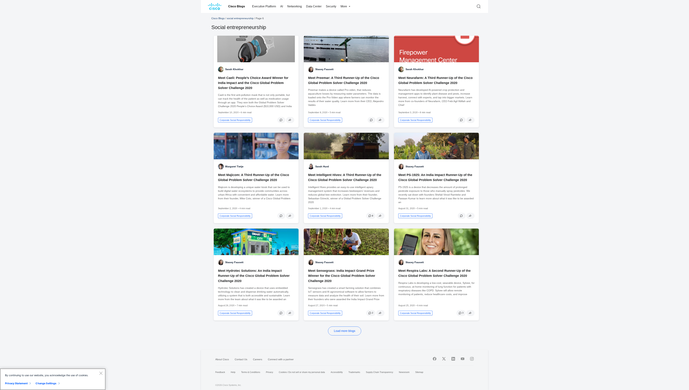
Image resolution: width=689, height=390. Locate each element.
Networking (294, 6)
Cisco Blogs (236, 6)
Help (233, 372)
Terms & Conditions (250, 372)
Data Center (314, 6)
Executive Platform (264, 6)
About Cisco (222, 359)
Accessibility (337, 372)
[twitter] (444, 359)
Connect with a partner (281, 359)
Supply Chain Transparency (379, 372)
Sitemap (419, 372)
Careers (257, 359)
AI (281, 6)
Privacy (269, 372)
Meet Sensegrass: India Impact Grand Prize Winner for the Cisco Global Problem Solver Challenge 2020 (341, 276)
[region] (53, 379)
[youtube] (462, 359)
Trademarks (354, 372)
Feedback (220, 372)
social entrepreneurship (240, 18)
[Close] (101, 373)
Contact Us (241, 359)
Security (331, 6)
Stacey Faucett (324, 69)
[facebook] (434, 359)
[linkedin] (453, 359)
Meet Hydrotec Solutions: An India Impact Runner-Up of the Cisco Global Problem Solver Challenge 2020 (254, 276)
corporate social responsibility (235, 120)
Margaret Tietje (234, 166)
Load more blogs (344, 330)
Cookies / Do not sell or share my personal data (302, 372)
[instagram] (472, 359)
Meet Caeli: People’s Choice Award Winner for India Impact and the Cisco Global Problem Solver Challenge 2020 (253, 83)
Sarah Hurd (322, 166)
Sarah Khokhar (234, 69)
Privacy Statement (16, 383)
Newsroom (404, 372)
